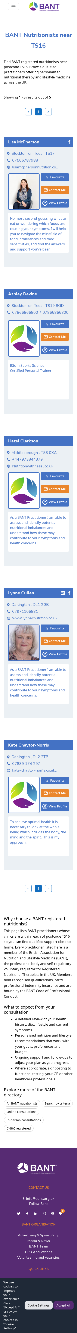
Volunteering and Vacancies (38, 1257)
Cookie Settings (39, 1305)
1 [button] (38, 111)
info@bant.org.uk (40, 1198)
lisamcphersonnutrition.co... (35, 167)
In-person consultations (24, 1120)
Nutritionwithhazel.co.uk (32, 466)
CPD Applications (38, 1252)
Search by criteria (57, 1103)
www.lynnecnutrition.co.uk (34, 618)
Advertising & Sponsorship (38, 1235)
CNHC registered (19, 1128)
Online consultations (21, 1112)
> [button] (48, 111)
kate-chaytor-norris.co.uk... (35, 770)
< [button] (28, 111)
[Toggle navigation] (13, 6)
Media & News (38, 1241)
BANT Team (38, 1246)
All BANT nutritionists (22, 1103)
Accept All (63, 1305)
